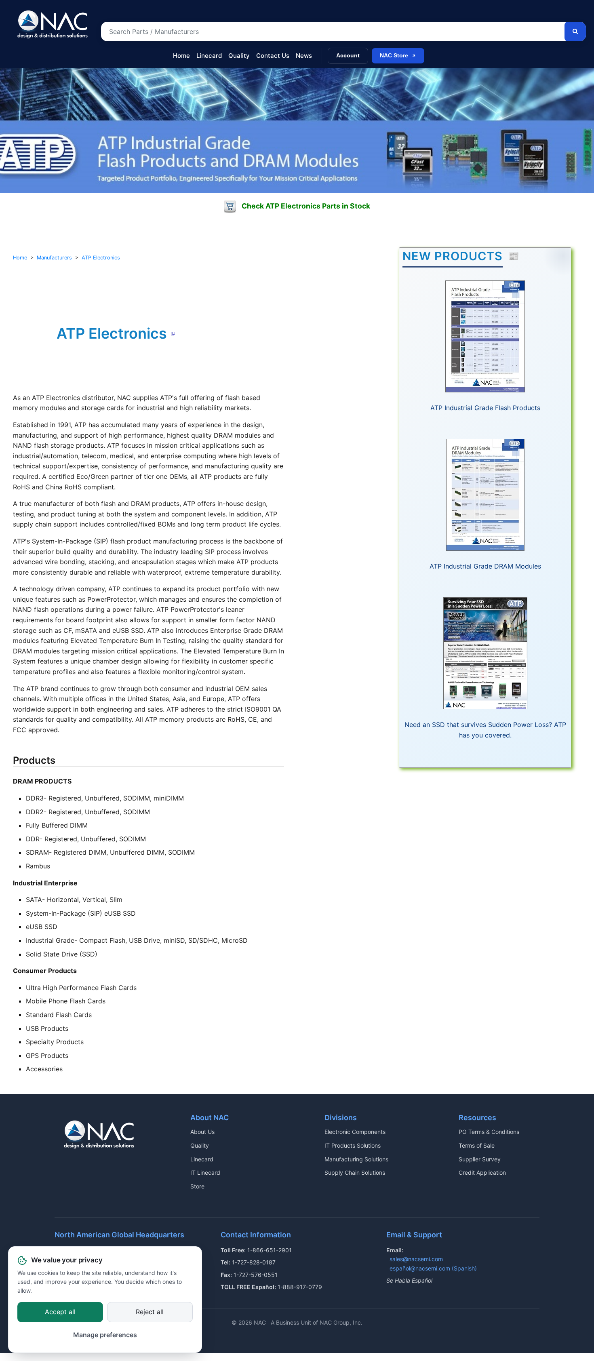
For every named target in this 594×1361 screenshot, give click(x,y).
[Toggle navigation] (19, 52)
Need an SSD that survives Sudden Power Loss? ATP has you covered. (485, 730)
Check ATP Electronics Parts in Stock (306, 206)
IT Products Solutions (352, 1145)
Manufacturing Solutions (356, 1159)
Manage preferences (105, 1335)
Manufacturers (54, 258)
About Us (202, 1131)
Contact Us (272, 55)
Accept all (60, 1312)
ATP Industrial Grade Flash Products (485, 408)
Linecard (209, 55)
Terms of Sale (477, 1145)
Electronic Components (354, 1131)
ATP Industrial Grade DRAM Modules (485, 566)
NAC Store (394, 56)
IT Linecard (205, 1172)
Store (197, 1186)
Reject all (150, 1312)
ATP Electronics (101, 258)
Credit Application (482, 1172)
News (304, 55)
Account (348, 56)
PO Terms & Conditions (489, 1131)
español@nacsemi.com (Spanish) (433, 1268)
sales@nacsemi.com (416, 1259)
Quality (239, 55)
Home (181, 55)
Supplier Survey (480, 1159)
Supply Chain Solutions (354, 1172)
